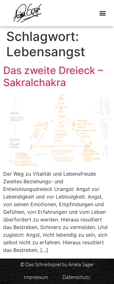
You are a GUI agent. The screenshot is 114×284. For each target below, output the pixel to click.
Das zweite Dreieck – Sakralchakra (53, 76)
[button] (102, 13)
